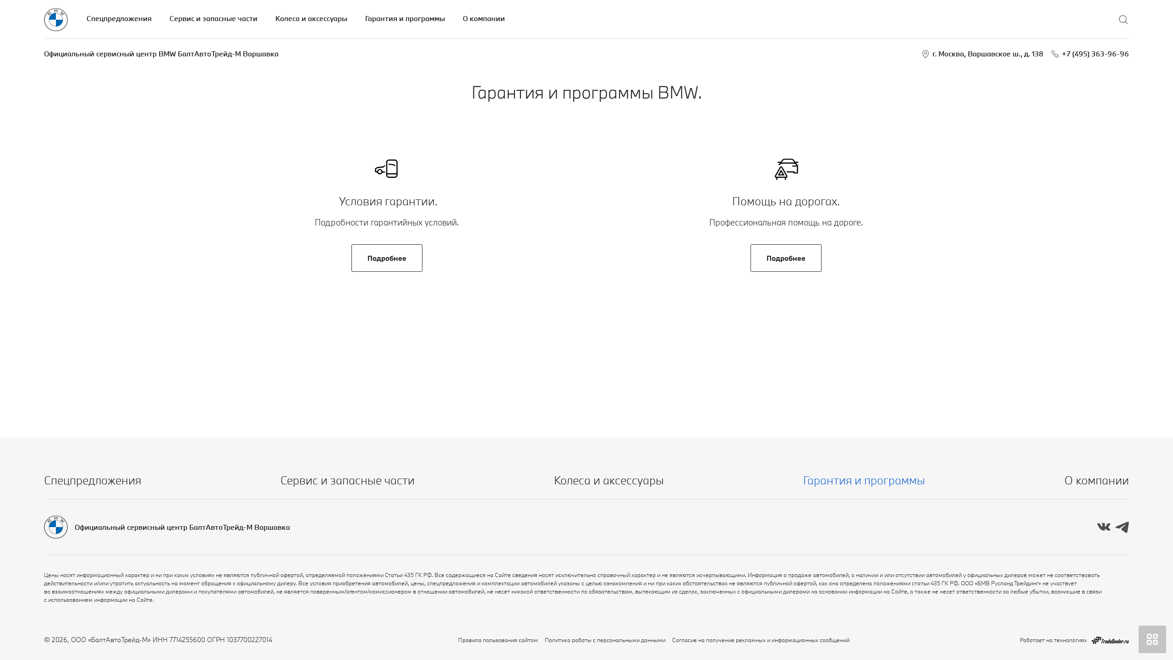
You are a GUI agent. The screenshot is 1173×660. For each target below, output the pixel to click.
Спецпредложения (119, 18)
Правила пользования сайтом (498, 640)
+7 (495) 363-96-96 (1095, 53)
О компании (484, 18)
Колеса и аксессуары (311, 18)
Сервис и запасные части (214, 18)
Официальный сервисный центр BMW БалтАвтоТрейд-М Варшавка (161, 53)
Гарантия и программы (405, 18)
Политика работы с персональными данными (605, 640)
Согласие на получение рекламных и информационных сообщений (761, 640)
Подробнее (386, 258)
